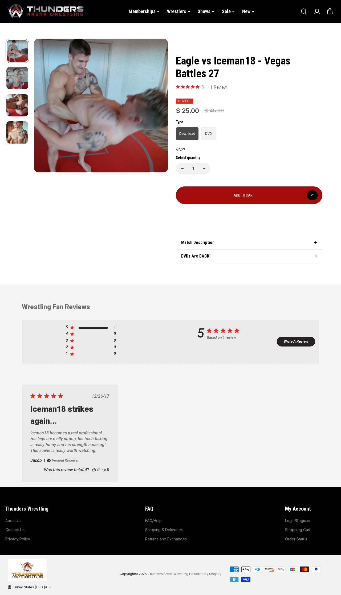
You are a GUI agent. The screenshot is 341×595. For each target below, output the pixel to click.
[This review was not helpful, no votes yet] (103, 469)
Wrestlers (176, 11)
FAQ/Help (153, 520)
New (246, 11)
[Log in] (317, 11)
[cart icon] (330, 11)
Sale (226, 11)
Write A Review (296, 341)
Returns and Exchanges (166, 539)
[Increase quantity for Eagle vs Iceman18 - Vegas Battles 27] (204, 168)
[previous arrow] (44, 106)
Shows (204, 11)
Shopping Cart (297, 529)
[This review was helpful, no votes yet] (94, 469)
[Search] (304, 11)
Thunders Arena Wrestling (168, 574)
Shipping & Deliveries (164, 529)
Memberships (142, 11)
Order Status (296, 539)
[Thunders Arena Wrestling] (45, 11)
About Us (13, 520)
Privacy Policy (17, 539)
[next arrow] (157, 106)
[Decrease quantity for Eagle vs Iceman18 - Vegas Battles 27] (182, 168)
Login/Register (298, 520)
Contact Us (15, 529)
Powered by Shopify (205, 574)
